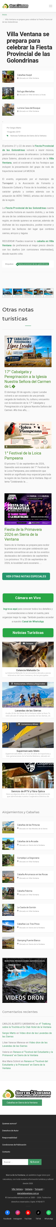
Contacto (6, 1152)
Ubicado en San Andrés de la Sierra (33, 829)
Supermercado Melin (28, 751)
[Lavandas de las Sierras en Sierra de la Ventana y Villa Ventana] (28, 700)
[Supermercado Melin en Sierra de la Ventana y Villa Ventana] (28, 740)
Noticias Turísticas (28, 633)
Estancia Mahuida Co (28, 670)
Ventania (28, 1189)
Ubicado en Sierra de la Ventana (32, 845)
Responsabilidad (9, 1138)
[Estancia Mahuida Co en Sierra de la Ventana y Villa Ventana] (28, 660)
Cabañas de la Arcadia (27, 841)
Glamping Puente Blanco (28, 940)
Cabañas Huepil (24, 75)
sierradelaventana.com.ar (28, 1193)
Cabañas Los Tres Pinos (28, 924)
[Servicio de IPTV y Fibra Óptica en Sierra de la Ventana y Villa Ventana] (28, 781)
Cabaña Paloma (24, 891)
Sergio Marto (15, 128)
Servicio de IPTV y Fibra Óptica (28, 791)
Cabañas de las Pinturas (28, 825)
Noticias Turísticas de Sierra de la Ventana (28, 136)
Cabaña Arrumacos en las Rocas (32, 874)
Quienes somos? (9, 1123)
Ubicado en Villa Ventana (29, 78)
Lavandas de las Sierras (28, 710)
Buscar (35, 1162)
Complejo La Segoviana (28, 858)
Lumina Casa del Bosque (28, 108)
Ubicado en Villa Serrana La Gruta (32, 95)
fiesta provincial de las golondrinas (33, 264)
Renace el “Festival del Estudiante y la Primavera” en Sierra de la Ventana (25, 1065)
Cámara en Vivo (28, 598)
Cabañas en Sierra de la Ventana (22, 1102)
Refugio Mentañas (26, 91)
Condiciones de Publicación (14, 1145)
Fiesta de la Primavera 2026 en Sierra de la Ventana (23, 534)
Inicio (4, 15)
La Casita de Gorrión (26, 907)
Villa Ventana (17, 1189)
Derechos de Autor (10, 1130)
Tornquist (39, 1189)
